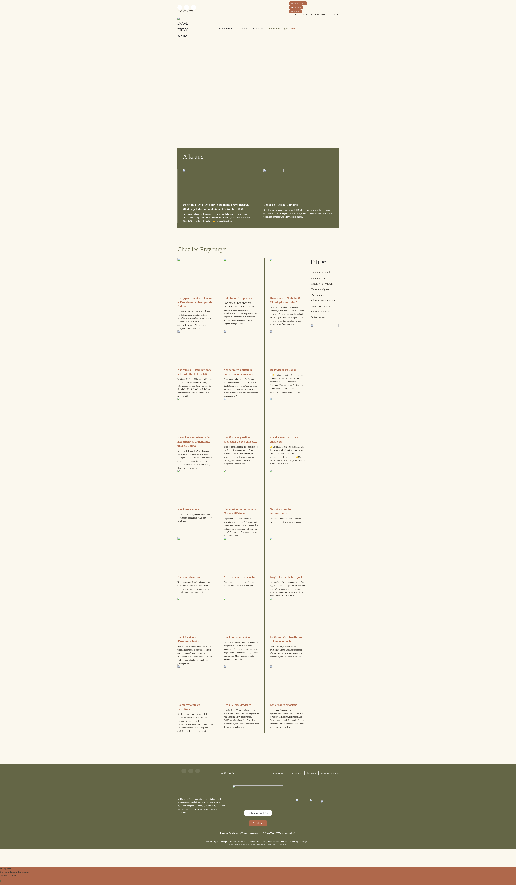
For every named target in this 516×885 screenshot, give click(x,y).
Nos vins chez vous (321, 306)
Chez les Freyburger (277, 28)
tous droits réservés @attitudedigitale (295, 842)
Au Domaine (318, 294)
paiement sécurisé (330, 773)
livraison (311, 773)
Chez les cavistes (320, 311)
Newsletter (295, 11)
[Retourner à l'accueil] (182, 28)
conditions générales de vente (268, 842)
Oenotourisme (225, 28)
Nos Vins (258, 28)
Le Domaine (242, 28)
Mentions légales (212, 842)
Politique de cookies (228, 842)
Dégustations (296, 7)
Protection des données (246, 842)
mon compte (296, 773)
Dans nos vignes (320, 289)
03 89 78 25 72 (227, 773)
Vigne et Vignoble (321, 272)
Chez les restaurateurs (323, 300)
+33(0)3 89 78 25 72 (185, 11)
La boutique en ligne (258, 813)
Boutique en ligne (298, 3)
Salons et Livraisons (322, 283)
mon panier (278, 773)
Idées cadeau (318, 317)
